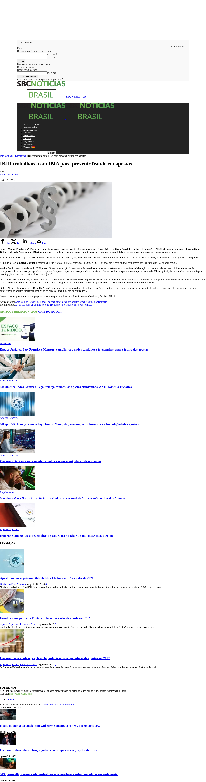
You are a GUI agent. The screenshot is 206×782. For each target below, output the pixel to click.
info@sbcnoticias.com (20, 693)
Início (3, 155)
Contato (27, 42)
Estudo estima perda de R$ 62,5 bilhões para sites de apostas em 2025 (46, 618)
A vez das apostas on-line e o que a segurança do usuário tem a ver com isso (53, 304)
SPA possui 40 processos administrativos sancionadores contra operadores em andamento (59, 774)
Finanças (27, 138)
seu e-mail (52, 73)
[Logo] (41, 118)
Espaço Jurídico (30, 130)
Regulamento (29, 141)
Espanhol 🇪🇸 (29, 147)
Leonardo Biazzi (28, 624)
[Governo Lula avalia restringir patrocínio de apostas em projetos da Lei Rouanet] (8, 743)
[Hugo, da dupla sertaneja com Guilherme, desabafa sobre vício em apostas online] (8, 719)
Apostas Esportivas (31, 124)
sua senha (52, 57)
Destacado (5, 343)
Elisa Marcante (18, 584)
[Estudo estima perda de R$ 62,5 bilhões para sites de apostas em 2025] (12, 611)
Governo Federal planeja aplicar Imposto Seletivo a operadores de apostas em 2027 (55, 658)
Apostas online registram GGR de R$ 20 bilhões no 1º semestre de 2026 (47, 578)
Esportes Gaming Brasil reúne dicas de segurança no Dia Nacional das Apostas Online (56, 535)
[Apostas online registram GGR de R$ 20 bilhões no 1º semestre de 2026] (12, 571)
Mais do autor (49, 311)
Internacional (29, 135)
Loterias (27, 132)
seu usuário (52, 54)
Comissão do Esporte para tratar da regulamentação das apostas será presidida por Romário (61, 301)
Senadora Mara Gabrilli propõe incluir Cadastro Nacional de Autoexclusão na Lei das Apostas (62, 498)
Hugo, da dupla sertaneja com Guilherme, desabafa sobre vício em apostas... (50, 725)
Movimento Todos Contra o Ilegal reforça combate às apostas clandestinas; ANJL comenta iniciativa (66, 387)
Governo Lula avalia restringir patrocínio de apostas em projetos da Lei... (48, 750)
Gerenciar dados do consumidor (58, 704)
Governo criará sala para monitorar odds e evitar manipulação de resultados (50, 461)
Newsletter (28, 144)
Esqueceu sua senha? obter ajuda (33, 64)
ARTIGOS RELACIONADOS (19, 311)
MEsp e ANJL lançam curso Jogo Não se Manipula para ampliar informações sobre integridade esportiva (69, 424)
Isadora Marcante (9, 174)
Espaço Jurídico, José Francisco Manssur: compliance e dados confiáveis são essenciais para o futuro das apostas (74, 349)
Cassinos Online (30, 127)
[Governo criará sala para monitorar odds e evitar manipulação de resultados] (17, 452)
